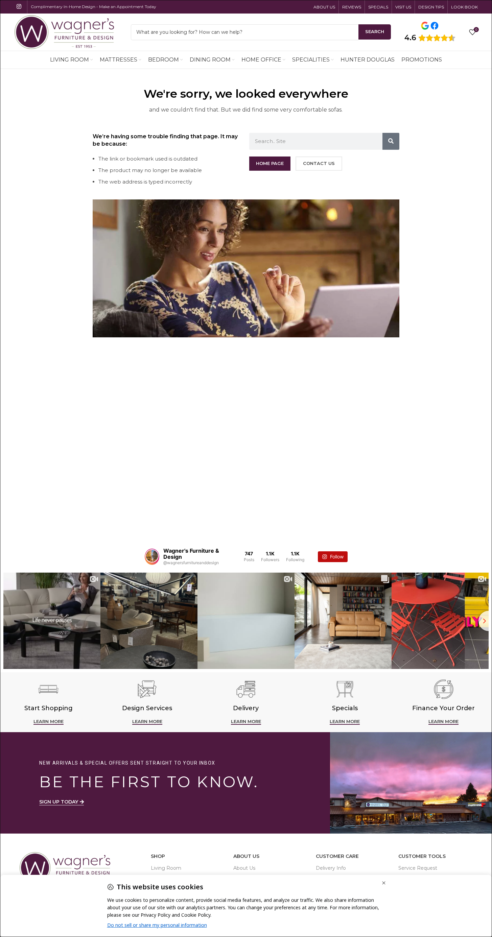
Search (374, 31)
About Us (246, 856)
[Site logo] (64, 31)
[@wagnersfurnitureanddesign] (152, 556)
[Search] (390, 141)
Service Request (417, 868)
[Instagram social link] (19, 6)
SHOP (158, 856)
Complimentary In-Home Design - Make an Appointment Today (93, 6)
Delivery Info (331, 868)
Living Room (166, 868)
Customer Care (337, 856)
